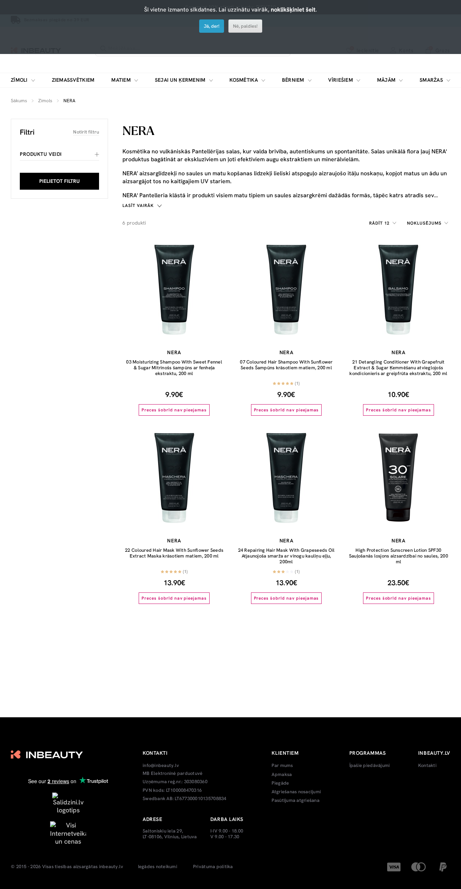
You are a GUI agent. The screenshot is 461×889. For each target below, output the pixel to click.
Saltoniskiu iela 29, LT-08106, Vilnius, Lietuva (170, 833)
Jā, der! (211, 26)
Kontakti (427, 765)
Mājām (386, 80)
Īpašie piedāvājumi (369, 765)
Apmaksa (282, 774)
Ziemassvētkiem (73, 80)
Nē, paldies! (245, 26)
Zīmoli (19, 80)
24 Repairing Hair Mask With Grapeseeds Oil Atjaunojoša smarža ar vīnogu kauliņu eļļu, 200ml (286, 555)
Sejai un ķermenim (180, 80)
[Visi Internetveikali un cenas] (68, 833)
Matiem (121, 80)
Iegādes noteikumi (157, 867)
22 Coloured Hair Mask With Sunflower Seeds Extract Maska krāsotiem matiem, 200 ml (174, 553)
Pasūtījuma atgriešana (295, 800)
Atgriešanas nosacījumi (296, 792)
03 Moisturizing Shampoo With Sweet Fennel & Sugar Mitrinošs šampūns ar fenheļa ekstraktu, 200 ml (174, 367)
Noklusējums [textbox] (424, 223)
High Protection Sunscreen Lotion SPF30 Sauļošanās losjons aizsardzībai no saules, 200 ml (398, 555)
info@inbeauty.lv (161, 765)
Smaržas (431, 80)
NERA (174, 352)
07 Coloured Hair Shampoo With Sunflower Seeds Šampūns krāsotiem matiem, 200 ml (286, 365)
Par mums (282, 765)
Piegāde (280, 783)
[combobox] (384, 223)
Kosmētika (243, 80)
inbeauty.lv (111, 867)
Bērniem (293, 80)
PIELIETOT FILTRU (59, 181)
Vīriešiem (340, 80)
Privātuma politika (213, 867)
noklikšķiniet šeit (293, 9)
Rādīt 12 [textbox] (379, 223)
